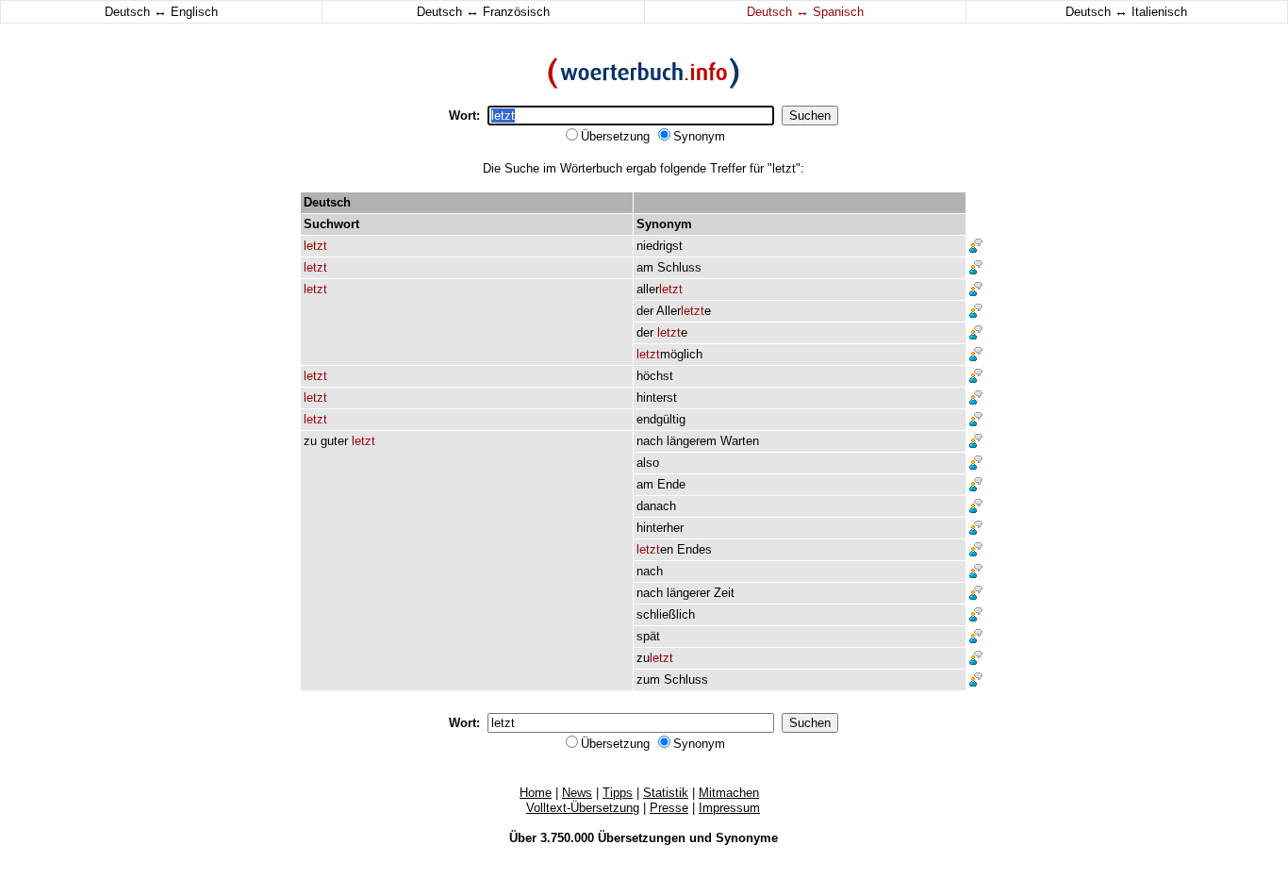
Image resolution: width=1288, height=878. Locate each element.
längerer (688, 593)
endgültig (660, 419)
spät (648, 636)
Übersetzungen (641, 838)
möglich (669, 354)
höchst (654, 376)
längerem (692, 441)
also (647, 463)
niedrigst (659, 246)
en (654, 549)
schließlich (665, 614)
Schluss (679, 267)
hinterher (660, 528)
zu (310, 441)
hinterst (656, 397)
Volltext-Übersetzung (582, 808)
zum (648, 679)
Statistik (665, 793)
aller (659, 289)
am (644, 267)
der (644, 311)
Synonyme (747, 838)
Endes (694, 549)
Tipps (618, 793)
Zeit (724, 593)
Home (536, 793)
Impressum (729, 808)
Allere (683, 311)
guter (334, 441)
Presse (669, 808)
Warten (739, 441)
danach (656, 506)
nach (649, 441)
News (577, 793)
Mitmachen (729, 793)
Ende (671, 484)
